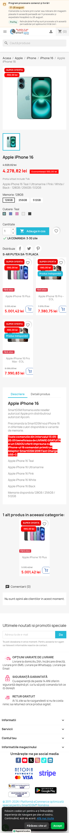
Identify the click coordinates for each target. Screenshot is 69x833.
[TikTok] (44, 760)
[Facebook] (18, 760)
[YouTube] (24, 760)
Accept (57, 825)
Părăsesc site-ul (36, 825)
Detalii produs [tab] (40, 394)
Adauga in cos (32, 231)
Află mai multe (45, 818)
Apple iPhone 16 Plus (17, 296)
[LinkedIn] (50, 760)
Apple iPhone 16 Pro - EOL (51, 298)
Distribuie (20, 248)
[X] (31, 760)
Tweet (29, 248)
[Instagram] (37, 760)
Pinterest (38, 248)
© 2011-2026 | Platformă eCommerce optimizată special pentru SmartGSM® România (33, 803)
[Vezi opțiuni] (29, 309)
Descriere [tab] (18, 394)
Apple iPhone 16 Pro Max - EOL (18, 360)
